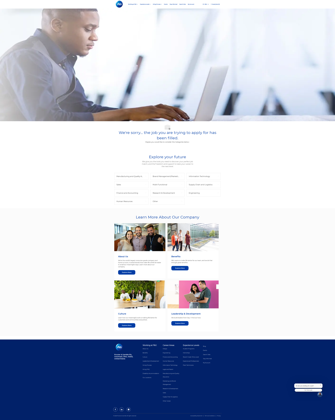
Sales (164, 393)
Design (165, 349)
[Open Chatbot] (320, 394)
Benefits (145, 353)
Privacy (219, 415)
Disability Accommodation (151, 373)
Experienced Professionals (191, 361)
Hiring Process (147, 365)
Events (166, 4)
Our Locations (147, 377)
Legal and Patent (168, 369)
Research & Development (170, 388)
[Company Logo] (120, 4)
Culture (145, 357)
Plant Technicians (188, 365)
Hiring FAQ (146, 369)
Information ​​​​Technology (170, 365)
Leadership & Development (151, 361)
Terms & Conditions (210, 415)
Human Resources (168, 361)
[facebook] (115, 409)
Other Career (167, 401)
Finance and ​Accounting (170, 357)
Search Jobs (182, 4)
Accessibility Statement (196, 415)
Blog (204, 346)
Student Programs (188, 349)
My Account (191, 4)
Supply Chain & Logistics (170, 397)
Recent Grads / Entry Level (191, 357)
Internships (186, 353)
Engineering (166, 353)
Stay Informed (173, 4)
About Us (145, 349)
